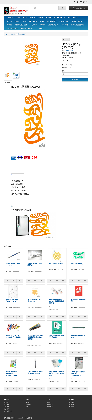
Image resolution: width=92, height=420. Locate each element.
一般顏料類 (10, 17)
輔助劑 (17, 21)
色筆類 (25, 17)
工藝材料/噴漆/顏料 (76, 21)
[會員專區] (78, 2)
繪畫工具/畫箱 (32, 21)
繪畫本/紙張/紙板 (73, 17)
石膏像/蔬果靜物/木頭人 (27, 28)
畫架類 (42, 21)
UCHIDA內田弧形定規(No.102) (34, 300)
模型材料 (42, 25)
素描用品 (48, 17)
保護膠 (24, 21)
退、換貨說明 (8, 411)
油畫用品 (40, 17)
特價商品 (50, 406)
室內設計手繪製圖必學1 (78, 300)
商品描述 (8, 82)
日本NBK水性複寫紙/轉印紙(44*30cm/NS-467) (57, 373)
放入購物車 (75, 79)
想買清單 (72, 406)
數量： (64, 71)
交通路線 (6, 406)
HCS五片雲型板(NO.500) (18, 34)
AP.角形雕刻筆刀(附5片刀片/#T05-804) (35, 372)
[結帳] (86, 2)
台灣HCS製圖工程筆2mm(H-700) (13, 264)
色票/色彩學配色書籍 (77, 25)
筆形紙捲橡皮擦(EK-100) (78, 336)
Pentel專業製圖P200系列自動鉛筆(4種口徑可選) (35, 337)
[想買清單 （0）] (81, 2)
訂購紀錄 (72, 404)
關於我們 (6, 402)
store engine (20, 418)
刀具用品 (34, 25)
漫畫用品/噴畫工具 (59, 17)
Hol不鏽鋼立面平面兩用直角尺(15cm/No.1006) (78, 373)
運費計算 (6, 409)
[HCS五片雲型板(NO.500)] (31, 54)
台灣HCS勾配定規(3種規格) (34, 264)
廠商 (48, 402)
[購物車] (84, 2)
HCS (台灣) (69, 51)
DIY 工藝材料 (65, 25)
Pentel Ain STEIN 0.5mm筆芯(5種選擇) (13, 336)
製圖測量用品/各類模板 (22, 25)
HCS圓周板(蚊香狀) (56, 263)
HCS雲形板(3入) (77, 263)
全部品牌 (40, 28)
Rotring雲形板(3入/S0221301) (12, 300)
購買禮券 (50, 404)
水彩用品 (32, 17)
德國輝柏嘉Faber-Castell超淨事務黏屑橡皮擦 (56, 301)
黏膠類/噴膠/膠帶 (53, 25)
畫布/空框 (9, 21)
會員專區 (72, 402)
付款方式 (6, 404)
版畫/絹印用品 (63, 21)
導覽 (27, 406)
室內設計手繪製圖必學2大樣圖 (56, 336)
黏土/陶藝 (9, 25)
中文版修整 (28, 418)
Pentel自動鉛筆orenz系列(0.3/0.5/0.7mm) (11, 373)
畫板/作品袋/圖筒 (51, 21)
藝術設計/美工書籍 (12, 28)
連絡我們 (28, 402)
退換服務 (28, 404)
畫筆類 (18, 17)
